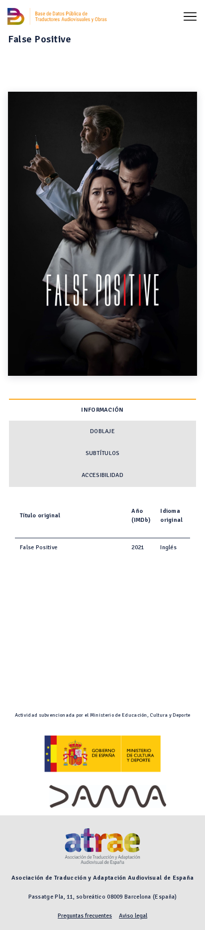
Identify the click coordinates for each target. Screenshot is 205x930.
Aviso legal (133, 916)
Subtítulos (103, 453)
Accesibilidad (102, 475)
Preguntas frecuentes (85, 916)
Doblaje (102, 431)
